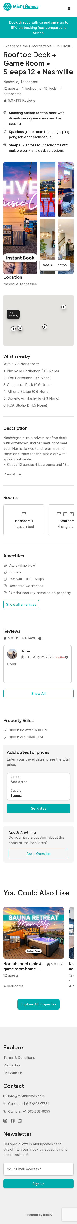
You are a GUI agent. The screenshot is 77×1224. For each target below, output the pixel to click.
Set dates (38, 808)
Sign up (38, 1184)
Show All (38, 693)
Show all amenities (21, 604)
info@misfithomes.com (26, 1096)
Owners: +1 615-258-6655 (29, 1111)
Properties (11, 1065)
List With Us (13, 1073)
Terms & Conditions (19, 1057)
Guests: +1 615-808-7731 (28, 1104)
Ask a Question (38, 854)
